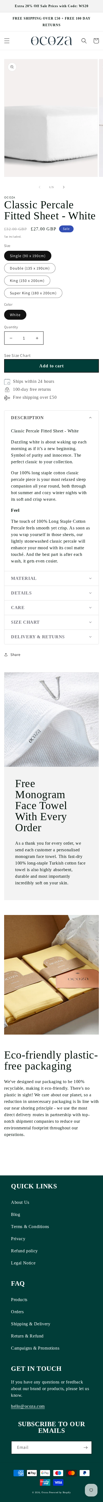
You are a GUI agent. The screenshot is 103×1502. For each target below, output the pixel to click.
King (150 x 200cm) (27, 280)
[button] (7, 41)
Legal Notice (23, 1263)
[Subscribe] (85, 1447)
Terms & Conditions (30, 1226)
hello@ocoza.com (28, 1406)
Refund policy (24, 1250)
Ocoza (45, 1492)
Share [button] (15, 654)
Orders (17, 1311)
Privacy (18, 1238)
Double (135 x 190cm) (30, 268)
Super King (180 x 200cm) (33, 292)
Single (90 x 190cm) (28, 255)
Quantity (11, 327)
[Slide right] (64, 187)
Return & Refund (27, 1336)
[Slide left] (40, 187)
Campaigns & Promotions (35, 1348)
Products (19, 1299)
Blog (15, 1214)
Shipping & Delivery (30, 1323)
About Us (20, 1202)
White (15, 314)
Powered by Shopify (60, 1492)
